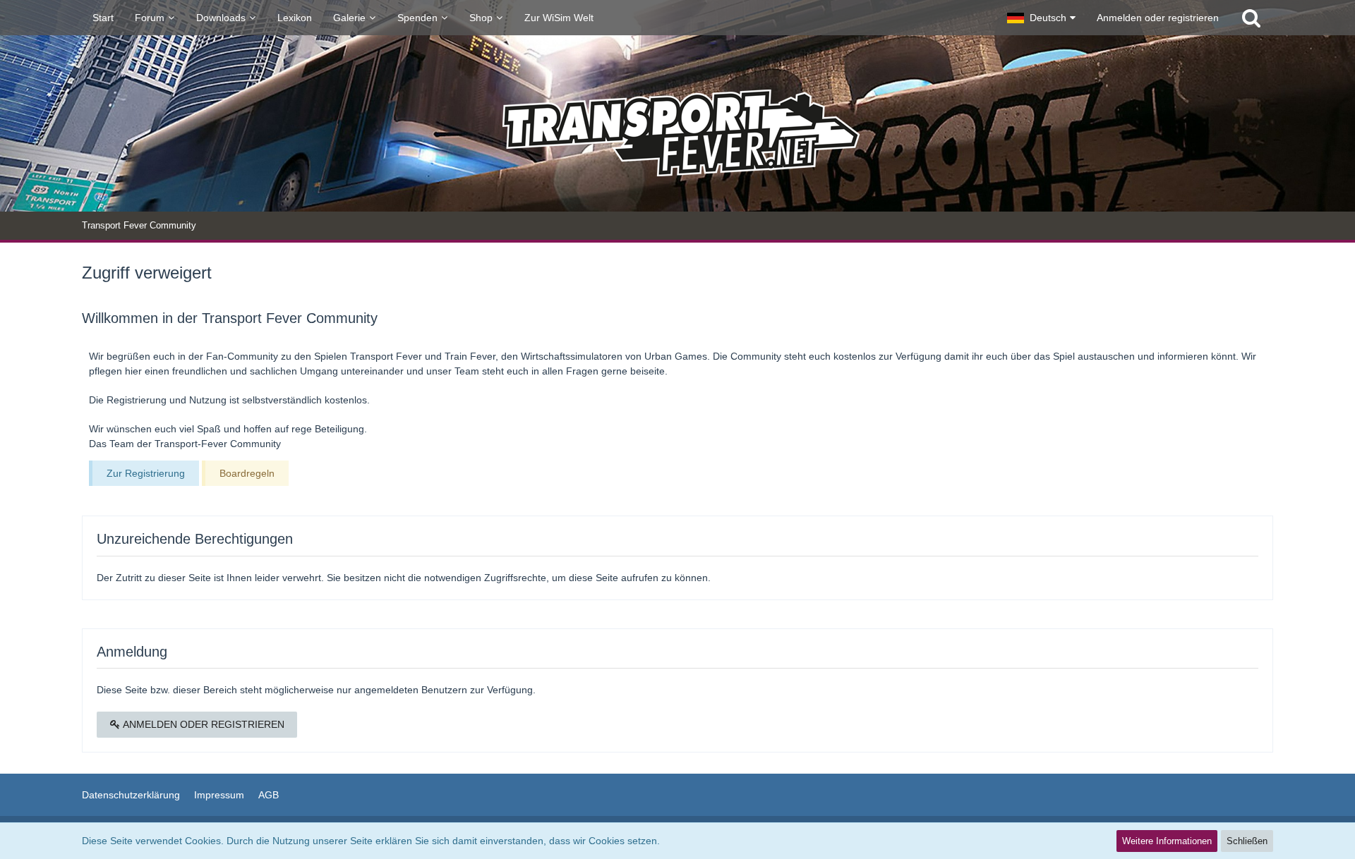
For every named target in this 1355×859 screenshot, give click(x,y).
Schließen (1247, 841)
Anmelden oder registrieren (1158, 17)
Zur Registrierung (146, 473)
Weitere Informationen (1167, 841)
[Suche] (1251, 17)
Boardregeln (247, 473)
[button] (1041, 17)
